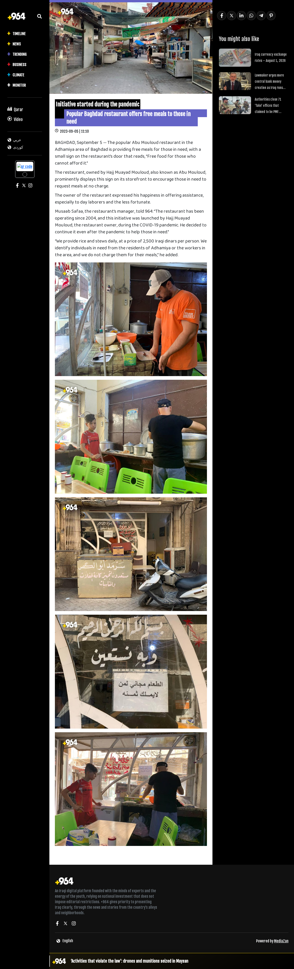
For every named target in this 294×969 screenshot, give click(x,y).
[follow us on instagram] (73, 924)
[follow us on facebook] (57, 924)
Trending (20, 54)
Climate (18, 75)
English (67, 941)
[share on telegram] (261, 15)
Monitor (19, 85)
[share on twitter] (231, 15)
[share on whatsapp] (251, 15)
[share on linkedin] (241, 15)
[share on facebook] (221, 15)
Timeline (19, 33)
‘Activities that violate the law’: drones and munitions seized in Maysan (129, 960)
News (17, 44)
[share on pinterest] (271, 15)
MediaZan (281, 941)
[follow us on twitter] (65, 924)
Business (19, 64)
